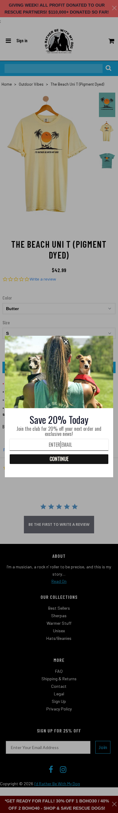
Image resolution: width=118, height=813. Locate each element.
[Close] (86, 341)
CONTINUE (59, 458)
